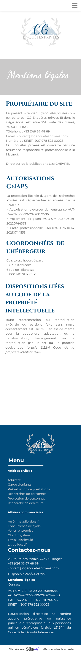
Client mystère (19, 535)
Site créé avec (17, 649)
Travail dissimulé (20, 540)
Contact (14, 584)
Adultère (14, 480)
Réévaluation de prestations (29, 489)
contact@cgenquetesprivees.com (42, 136)
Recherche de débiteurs (25, 503)
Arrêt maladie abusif (23, 521)
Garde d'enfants (20, 484)
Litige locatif (17, 544)
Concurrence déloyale (24, 526)
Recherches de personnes (27, 494)
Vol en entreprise (21, 530)
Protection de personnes (26, 498)
